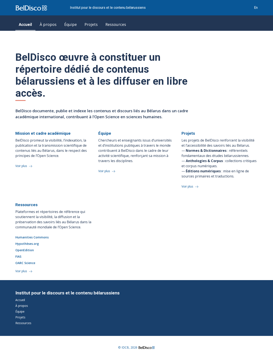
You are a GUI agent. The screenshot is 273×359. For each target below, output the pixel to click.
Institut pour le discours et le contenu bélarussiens (108, 8)
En (256, 8)
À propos (48, 24)
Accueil (25, 24)
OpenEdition (24, 250)
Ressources (115, 24)
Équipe (70, 24)
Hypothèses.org (27, 244)
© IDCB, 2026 (127, 347)
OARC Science (25, 263)
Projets (91, 24)
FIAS (18, 256)
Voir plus (21, 166)
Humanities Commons (32, 237)
